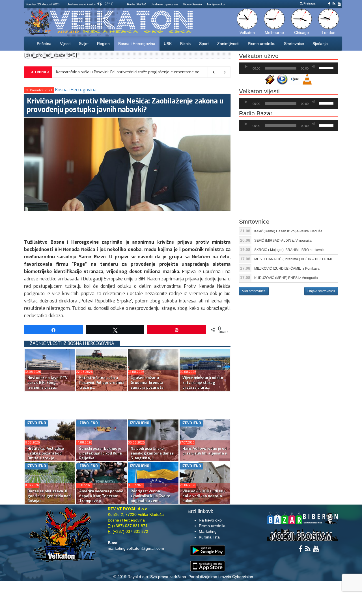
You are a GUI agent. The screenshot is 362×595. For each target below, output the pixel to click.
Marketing (208, 531)
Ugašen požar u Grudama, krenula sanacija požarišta (147, 382)
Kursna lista (209, 537)
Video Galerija (192, 4)
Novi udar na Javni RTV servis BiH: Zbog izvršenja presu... (47, 382)
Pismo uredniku (261, 43)
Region (103, 43)
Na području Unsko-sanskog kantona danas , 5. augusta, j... (153, 453)
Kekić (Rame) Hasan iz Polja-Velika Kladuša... (289, 231)
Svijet (84, 43)
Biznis (185, 43)
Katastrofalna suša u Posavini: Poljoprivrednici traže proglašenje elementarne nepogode (134, 72)
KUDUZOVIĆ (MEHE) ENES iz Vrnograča (286, 278)
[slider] (327, 67)
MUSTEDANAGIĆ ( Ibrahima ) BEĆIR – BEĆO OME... (295, 259)
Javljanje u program (164, 4)
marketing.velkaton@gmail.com (136, 548)
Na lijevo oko (216, 4)
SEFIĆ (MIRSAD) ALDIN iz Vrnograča (283, 241)
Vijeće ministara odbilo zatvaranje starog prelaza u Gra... (202, 382)
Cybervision (242, 576)
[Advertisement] (127, 223)
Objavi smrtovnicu (321, 291)
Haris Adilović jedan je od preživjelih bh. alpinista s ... (204, 453)
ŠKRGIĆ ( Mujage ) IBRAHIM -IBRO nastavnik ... (291, 250)
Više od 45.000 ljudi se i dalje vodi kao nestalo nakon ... (203, 496)
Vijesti (65, 43)
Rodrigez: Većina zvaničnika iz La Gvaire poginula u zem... (150, 496)
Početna (44, 43)
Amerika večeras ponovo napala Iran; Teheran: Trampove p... (101, 496)
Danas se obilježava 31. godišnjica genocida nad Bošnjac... (49, 496)
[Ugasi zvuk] (313, 66)
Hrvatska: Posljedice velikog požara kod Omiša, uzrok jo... (45, 453)
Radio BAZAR (136, 4)
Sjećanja (320, 43)
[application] (288, 68)
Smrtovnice (294, 43)
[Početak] (246, 66)
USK (168, 43)
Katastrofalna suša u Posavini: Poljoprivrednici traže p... (101, 382)
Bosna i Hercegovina (136, 43)
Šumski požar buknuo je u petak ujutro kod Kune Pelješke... (100, 453)
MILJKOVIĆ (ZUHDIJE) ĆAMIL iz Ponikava (287, 269)
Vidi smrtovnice (254, 291)
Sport (204, 43)
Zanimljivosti (228, 43)
